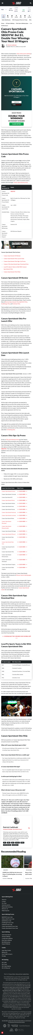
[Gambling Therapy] (14, 1025)
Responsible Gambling (7, 907)
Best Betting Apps (6, 942)
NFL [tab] (12, 17)
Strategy (4, 956)
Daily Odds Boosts (6, 20)
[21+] (4, 1025)
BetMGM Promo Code (7, 917)
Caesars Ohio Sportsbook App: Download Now (16, 264)
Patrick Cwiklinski (12, 45)
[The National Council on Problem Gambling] (19, 1030)
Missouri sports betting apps (23, 575)
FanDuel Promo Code (7, 924)
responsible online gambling (9, 1005)
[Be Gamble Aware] (24, 1025)
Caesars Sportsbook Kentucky (9, 512)
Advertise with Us (6, 905)
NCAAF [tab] (16, 17)
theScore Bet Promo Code (8, 919)
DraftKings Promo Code (7, 922)
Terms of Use (19, 974)
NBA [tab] (21, 17)
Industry (5, 870)
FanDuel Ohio (16, 303)
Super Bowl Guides (6, 950)
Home (2, 23)
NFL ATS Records (6, 968)
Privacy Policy (12, 974)
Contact (4, 901)
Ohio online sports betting (24, 53)
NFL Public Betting (6, 966)
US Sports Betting (10, 23)
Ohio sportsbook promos (12, 439)
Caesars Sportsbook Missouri (9, 534)
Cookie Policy (25, 974)
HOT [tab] (4, 17)
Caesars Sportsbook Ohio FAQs (12, 272)
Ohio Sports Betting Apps (22, 23)
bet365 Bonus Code (6, 920)
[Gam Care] (9, 1025)
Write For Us (5, 908)
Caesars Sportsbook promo (20, 182)
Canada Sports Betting (7, 938)
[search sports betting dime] (30, 3)
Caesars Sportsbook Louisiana (9, 515)
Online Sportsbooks (6, 934)
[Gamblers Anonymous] (11, 1030)
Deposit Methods (6, 944)
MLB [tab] (8, 17)
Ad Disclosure (4, 25)
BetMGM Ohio (23, 302)
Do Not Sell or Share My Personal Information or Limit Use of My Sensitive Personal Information (16, 1021)
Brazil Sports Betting (7, 940)
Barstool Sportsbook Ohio (12, 302)
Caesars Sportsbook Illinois (8, 500)
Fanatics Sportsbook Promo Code (10, 928)
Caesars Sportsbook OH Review (12, 255)
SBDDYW (4, 448)
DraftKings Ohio (5, 303)
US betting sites (11, 429)
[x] (29, 828)
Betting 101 (4, 952)
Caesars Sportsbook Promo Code (10, 926)
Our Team (4, 903)
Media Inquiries (5, 910)
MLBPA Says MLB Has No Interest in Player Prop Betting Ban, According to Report (12, 874)
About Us (4, 899)
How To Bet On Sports (7, 954)
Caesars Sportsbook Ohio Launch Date (14, 258)
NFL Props (4, 964)
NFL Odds (4, 962)
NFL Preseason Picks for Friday (19, 20)
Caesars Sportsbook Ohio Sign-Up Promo (15, 261)
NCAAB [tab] (29, 17)
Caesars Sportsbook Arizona (8, 491)
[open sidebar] (2, 3)
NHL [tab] (25, 17)
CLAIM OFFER (16, 124)
